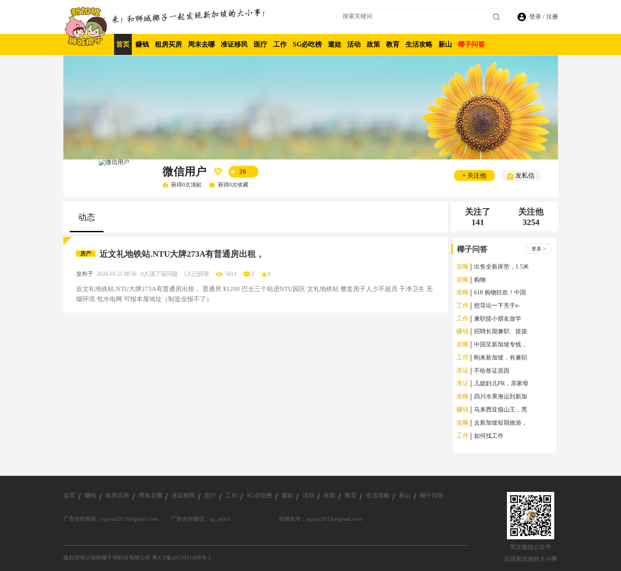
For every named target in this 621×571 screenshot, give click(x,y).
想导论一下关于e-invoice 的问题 (497, 306)
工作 (280, 44)
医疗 (260, 44)
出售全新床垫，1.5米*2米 (501, 268)
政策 (373, 44)
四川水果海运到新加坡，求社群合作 (500, 397)
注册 (552, 17)
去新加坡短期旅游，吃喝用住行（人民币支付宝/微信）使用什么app (501, 424)
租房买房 (168, 44)
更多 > (538, 249)
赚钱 (142, 44)
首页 (123, 44)
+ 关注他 (474, 175)
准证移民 (234, 44)
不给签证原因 (491, 371)
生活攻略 (419, 44)
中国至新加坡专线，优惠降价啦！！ (500, 345)
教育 (393, 44)
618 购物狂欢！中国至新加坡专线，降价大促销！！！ (500, 293)
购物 (480, 280)
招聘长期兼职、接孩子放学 (500, 332)
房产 (85, 253)
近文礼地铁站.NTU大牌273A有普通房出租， (182, 253)
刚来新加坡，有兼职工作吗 (500, 358)
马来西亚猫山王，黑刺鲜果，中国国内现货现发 (500, 410)
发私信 (524, 175)
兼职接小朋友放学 (497, 319)
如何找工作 (489, 436)
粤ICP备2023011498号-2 (181, 558)
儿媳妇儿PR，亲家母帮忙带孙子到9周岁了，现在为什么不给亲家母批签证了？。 (501, 384)
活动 (354, 44)
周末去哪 (201, 44)
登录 (536, 17)
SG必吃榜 (307, 44)
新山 (445, 44)
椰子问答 (471, 44)
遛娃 (334, 44)
